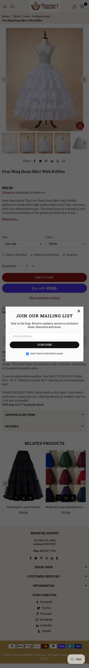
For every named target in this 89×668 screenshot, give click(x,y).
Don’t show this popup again (46, 353)
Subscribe (44, 345)
